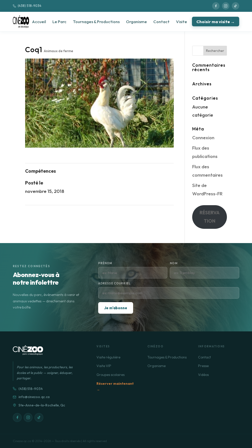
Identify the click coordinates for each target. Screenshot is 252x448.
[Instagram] (225, 6)
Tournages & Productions (96, 21)
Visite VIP (103, 366)
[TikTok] (235, 6)
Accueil (39, 21)
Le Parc (59, 21)
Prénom (105, 263)
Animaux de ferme (58, 51)
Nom (173, 263)
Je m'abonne (115, 308)
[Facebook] (216, 6)
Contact (161, 21)
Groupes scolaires (110, 374)
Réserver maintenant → (115, 386)
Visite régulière (108, 357)
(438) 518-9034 (29, 5)
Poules (32, 213)
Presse (203, 366)
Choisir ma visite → (215, 21)
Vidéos (203, 374)
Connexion (203, 137)
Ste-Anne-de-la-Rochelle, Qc (41, 405)
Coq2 (167, 213)
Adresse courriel (114, 283)
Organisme (136, 21)
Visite (181, 21)
